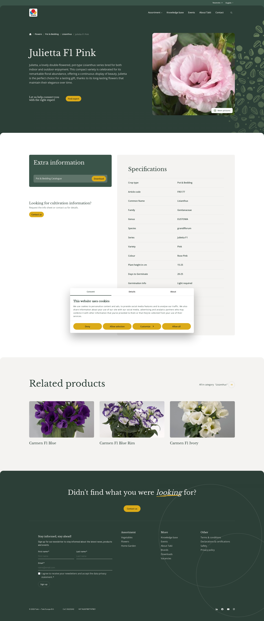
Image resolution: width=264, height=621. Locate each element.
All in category (213, 384)
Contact (219, 12)
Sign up (43, 584)
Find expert (73, 98)
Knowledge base (175, 12)
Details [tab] (132, 291)
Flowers (38, 34)
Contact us (36, 214)
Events (191, 12)
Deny (87, 326)
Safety (204, 545)
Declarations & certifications (215, 541)
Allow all (176, 326)
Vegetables (127, 537)
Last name (81, 551)
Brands (164, 549)
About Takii (205, 12)
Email (40, 563)
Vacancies (166, 558)
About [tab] (173, 291)
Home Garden (128, 545)
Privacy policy (208, 549)
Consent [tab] (91, 291)
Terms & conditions (211, 537)
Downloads (167, 554)
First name (43, 551)
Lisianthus (67, 34)
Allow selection (117, 326)
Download (99, 178)
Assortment (154, 12)
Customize (145, 326)
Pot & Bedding (52, 34)
